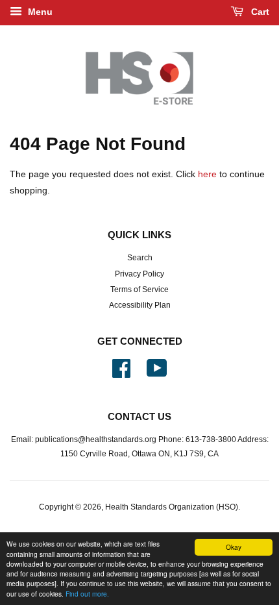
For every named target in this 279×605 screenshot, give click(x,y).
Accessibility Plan (140, 305)
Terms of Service (139, 289)
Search (139, 257)
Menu (39, 11)
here (207, 174)
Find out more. (87, 594)
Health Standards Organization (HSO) (171, 507)
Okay (233, 547)
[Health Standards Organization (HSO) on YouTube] (157, 373)
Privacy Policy (139, 273)
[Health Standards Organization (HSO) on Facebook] (121, 373)
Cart (259, 11)
